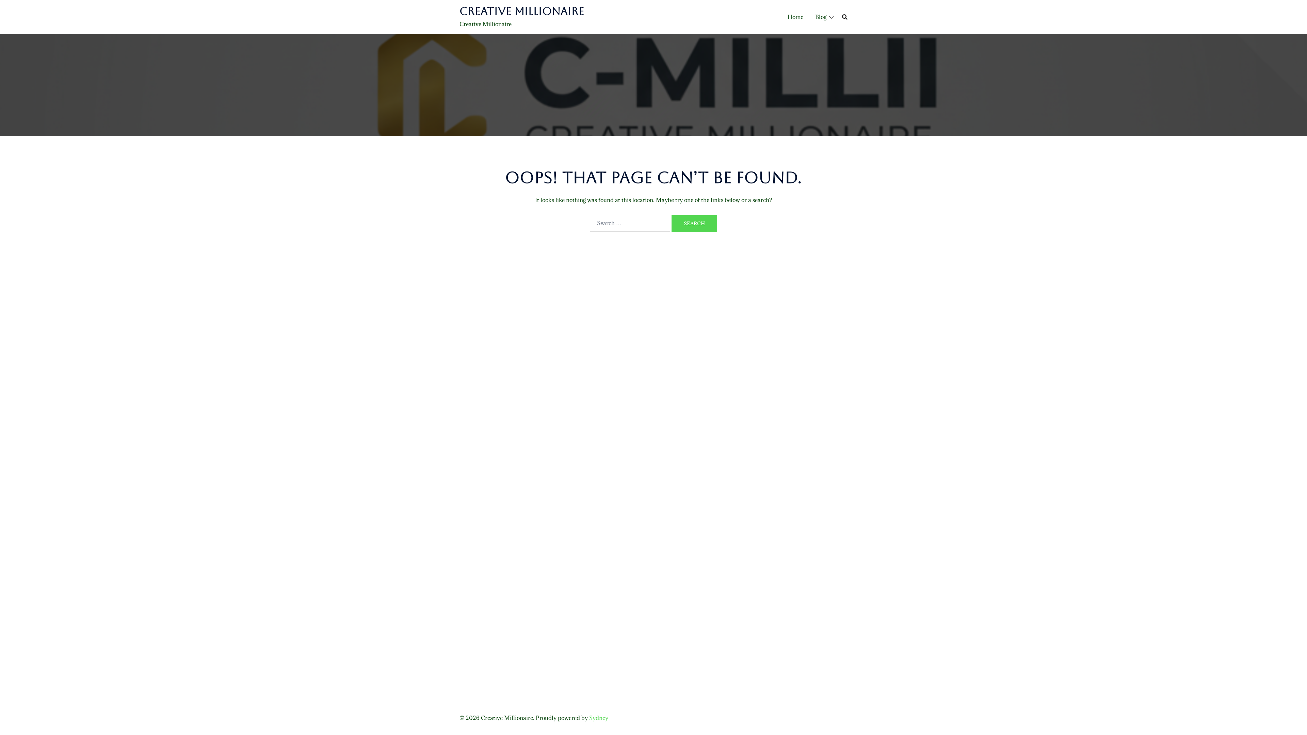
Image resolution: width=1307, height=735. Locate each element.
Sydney (598, 718)
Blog (820, 17)
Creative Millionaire (521, 11)
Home (795, 17)
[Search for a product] (845, 17)
